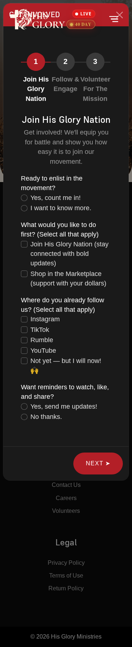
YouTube (43, 350)
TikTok (39, 329)
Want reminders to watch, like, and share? (65, 391)
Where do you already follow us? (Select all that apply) (62, 304)
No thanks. (46, 416)
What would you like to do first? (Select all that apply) (60, 229)
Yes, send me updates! (63, 406)
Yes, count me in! (55, 197)
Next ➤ (98, 463)
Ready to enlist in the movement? (51, 183)
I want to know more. (60, 208)
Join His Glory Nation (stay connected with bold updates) (69, 254)
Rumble (41, 340)
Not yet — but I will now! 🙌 (65, 365)
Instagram (45, 319)
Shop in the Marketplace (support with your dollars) (68, 278)
